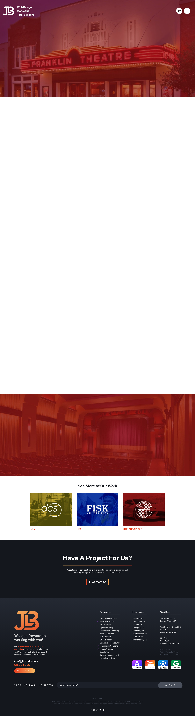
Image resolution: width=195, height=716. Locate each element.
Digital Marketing (106, 627)
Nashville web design (27, 646)
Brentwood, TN (138, 621)
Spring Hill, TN (138, 627)
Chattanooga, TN (139, 640)
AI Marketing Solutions (109, 646)
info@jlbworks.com (26, 661)
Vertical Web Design (108, 658)
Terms (94, 698)
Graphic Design (106, 640)
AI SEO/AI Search (107, 649)
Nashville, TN (137, 618)
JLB (92, 704)
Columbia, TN (138, 631)
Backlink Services (107, 634)
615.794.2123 (22, 664)
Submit (170, 685)
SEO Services (105, 624)
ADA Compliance (107, 637)
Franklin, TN (137, 624)
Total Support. (25, 14)
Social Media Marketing (109, 631)
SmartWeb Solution (108, 621)
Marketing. (23, 10)
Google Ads (104, 652)
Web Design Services (108, 618)
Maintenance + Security (110, 643)
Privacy (101, 698)
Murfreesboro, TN (139, 634)
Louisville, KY (137, 637)
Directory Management (109, 655)
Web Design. (24, 7)
